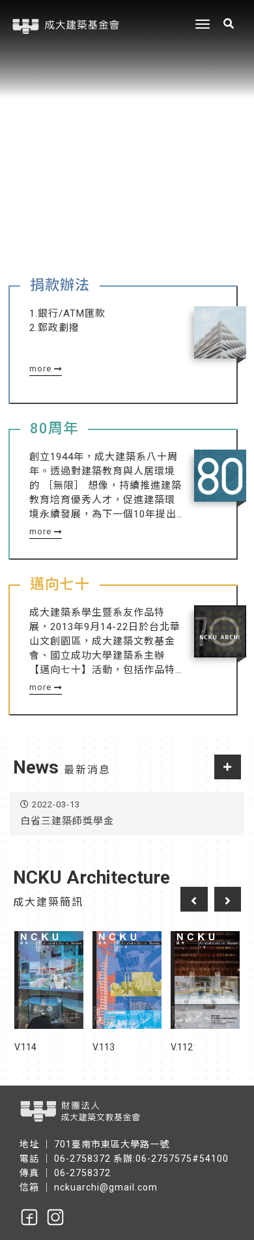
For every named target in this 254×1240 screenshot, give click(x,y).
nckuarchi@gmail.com (106, 1187)
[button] (234, 120)
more (41, 368)
